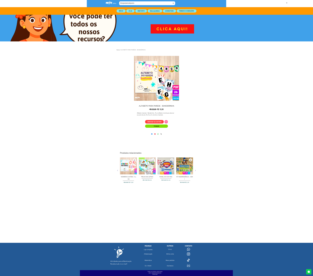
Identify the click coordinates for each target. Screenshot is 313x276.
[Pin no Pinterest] (155, 134)
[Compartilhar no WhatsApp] (158, 134)
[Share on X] (161, 134)
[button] (286, 3)
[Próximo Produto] (195, 170)
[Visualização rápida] (128, 165)
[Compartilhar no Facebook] (152, 134)
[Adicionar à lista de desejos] (166, 122)
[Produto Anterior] (118, 170)
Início (118, 50)
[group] (156, 170)
